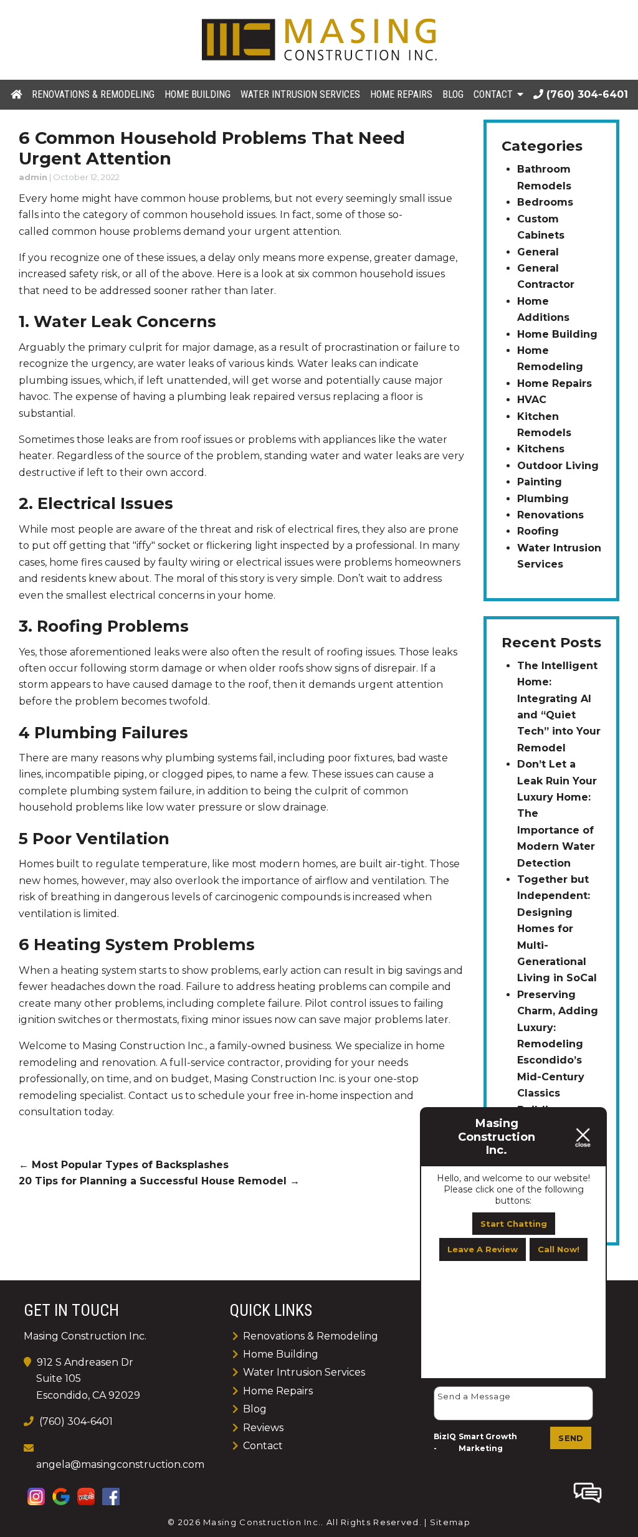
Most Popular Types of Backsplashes (124, 1165)
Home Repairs (401, 94)
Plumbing (543, 499)
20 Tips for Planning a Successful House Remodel (159, 1181)
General (538, 252)
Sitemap (450, 1522)
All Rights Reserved (372, 1522)
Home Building (197, 94)
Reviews (263, 1428)
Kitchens (540, 449)
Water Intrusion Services (300, 94)
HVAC (531, 400)
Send (570, 1438)
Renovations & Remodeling (93, 94)
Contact (493, 94)
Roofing (538, 531)
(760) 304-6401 (585, 94)
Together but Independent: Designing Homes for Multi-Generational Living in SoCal (557, 928)
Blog (453, 94)
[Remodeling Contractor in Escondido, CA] (16, 93)
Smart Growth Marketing (488, 1443)
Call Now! (558, 1249)
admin (33, 177)
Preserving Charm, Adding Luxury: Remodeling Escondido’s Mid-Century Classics (557, 1044)
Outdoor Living (558, 466)
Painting (539, 482)
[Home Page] (319, 39)
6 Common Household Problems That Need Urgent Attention (212, 148)
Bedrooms (545, 202)
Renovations (550, 515)
